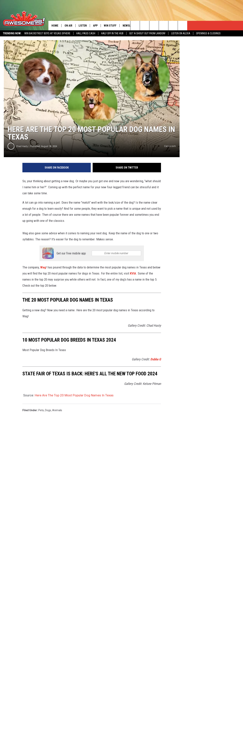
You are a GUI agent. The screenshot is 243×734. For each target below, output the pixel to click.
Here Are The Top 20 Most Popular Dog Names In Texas (74, 395)
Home (54, 25)
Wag (43, 267)
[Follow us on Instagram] (163, 25)
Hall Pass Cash (85, 33)
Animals (57, 410)
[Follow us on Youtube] (173, 25)
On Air (68, 25)
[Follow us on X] (182, 25)
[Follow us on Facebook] (154, 25)
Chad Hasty (22, 146)
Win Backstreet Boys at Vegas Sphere (47, 33)
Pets (41, 410)
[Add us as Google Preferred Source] (144, 25)
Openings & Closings (208, 33)
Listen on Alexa (180, 33)
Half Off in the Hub (112, 33)
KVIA (133, 273)
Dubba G (155, 359)
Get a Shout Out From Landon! (147, 33)
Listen (83, 25)
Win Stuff (110, 25)
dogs (48, 410)
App (95, 25)
